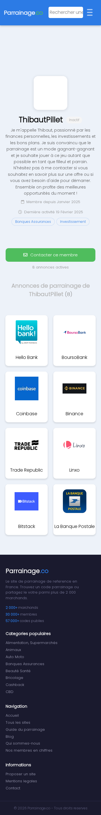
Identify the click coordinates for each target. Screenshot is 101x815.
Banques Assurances (25, 664)
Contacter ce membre (53, 255)
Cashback (15, 684)
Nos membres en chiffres (29, 750)
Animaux (13, 649)
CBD (9, 691)
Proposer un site (21, 774)
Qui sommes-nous (23, 743)
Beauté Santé (18, 671)
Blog (10, 736)
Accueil (12, 715)
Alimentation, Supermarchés (32, 642)
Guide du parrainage (25, 729)
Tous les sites (18, 722)
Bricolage (14, 677)
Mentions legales (21, 781)
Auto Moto (15, 656)
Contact (13, 788)
